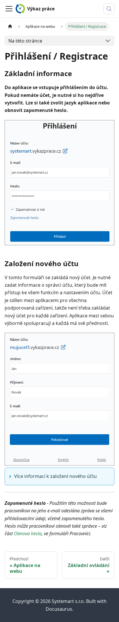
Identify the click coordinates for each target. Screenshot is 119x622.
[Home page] (10, 26)
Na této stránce (25, 41)
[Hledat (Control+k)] (108, 8)
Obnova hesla (28, 533)
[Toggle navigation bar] (9, 8)
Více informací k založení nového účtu (55, 476)
